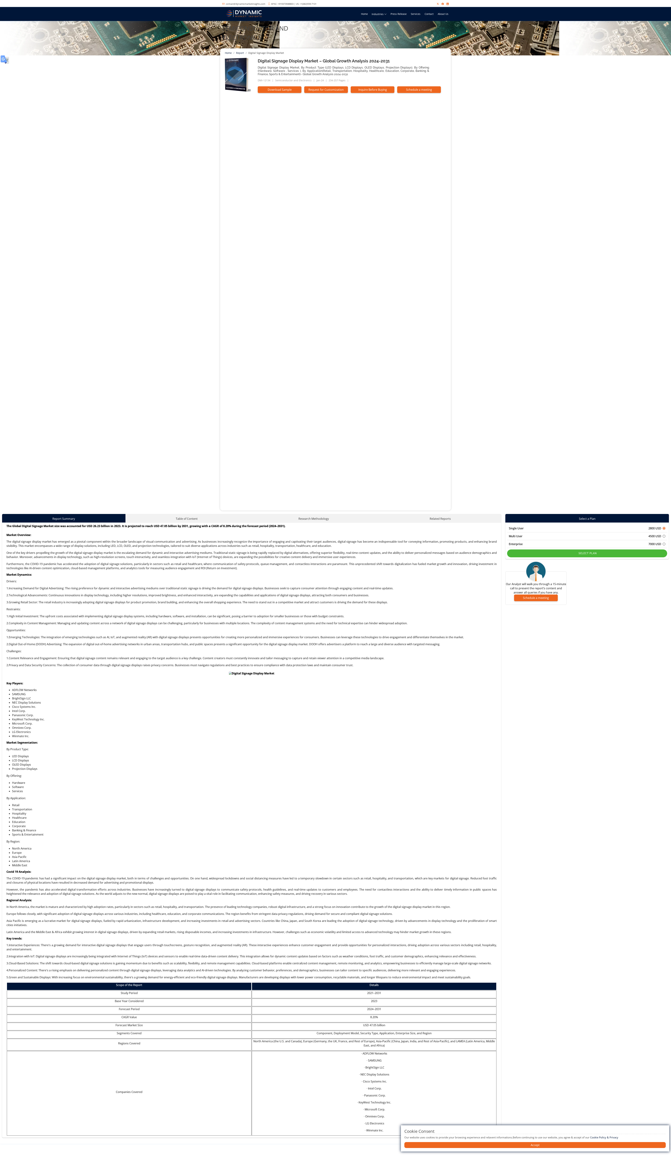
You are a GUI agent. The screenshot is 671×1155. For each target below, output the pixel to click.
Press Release (399, 14)
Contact (429, 14)
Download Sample (280, 90)
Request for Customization (326, 90)
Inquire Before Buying (372, 90)
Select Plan (587, 553)
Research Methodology (313, 519)
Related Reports (440, 519)
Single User (585, 528)
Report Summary (63, 519)
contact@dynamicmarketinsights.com (245, 3)
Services (415, 14)
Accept (535, 1145)
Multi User (585, 536)
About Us (443, 14)
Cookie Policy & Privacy (604, 1137)
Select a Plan (587, 519)
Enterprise (585, 544)
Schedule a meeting (419, 90)
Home (364, 14)
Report (240, 53)
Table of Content (187, 519)
